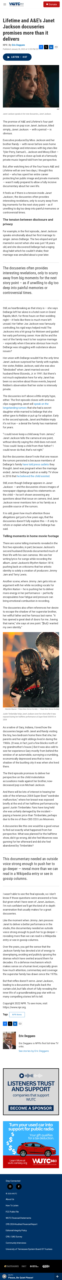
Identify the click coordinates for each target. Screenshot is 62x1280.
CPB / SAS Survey (14, 1237)
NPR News (17, 1014)
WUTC (14, 1194)
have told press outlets (36, 464)
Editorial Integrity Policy (16, 1230)
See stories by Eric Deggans (34, 1051)
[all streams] (58, 1276)
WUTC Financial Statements (18, 1218)
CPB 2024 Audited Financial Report (21, 1224)
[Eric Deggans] (9, 1040)
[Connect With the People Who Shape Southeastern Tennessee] (31, 1091)
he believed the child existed (33, 476)
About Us (10, 1199)
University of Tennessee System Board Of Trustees (29, 1249)
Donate (53, 4)
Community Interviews (16, 1243)
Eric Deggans (18, 44)
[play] (4, 1276)
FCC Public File (12, 1212)
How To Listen (12, 1206)
